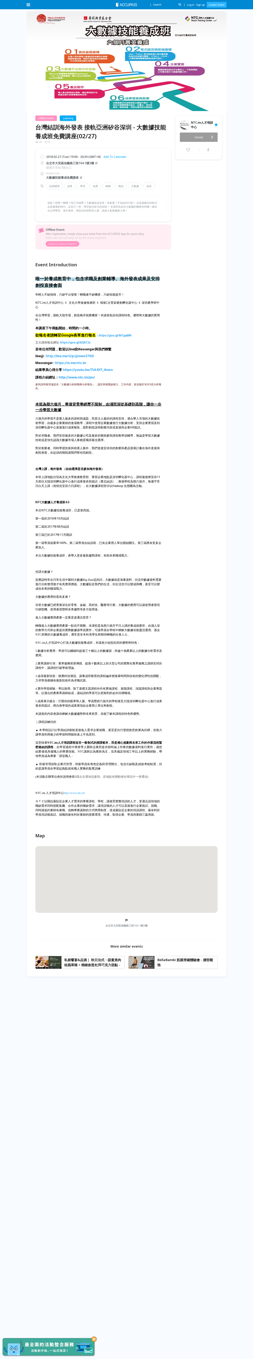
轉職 (108, 186)
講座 (149, 186)
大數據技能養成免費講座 (62, 177)
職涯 (121, 186)
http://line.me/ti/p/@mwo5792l (70, 356)
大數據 (135, 186)
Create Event (216, 4)
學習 (82, 186)
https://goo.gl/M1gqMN (115, 335)
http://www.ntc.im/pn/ (77, 377)
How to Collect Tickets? (62, 244)
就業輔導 (54, 186)
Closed (199, 137)
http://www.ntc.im (74, 793)
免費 (95, 186)
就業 (69, 186)
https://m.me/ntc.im (70, 363)
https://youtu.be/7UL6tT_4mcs (88, 370)
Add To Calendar (115, 157)
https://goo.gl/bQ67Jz (75, 342)
